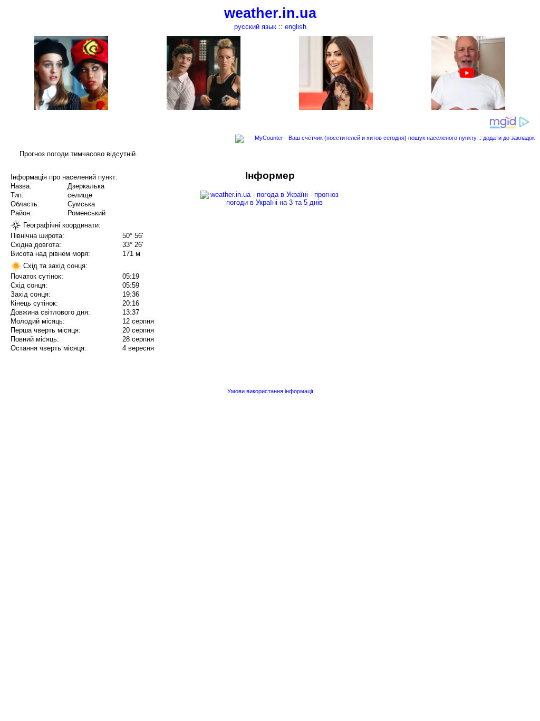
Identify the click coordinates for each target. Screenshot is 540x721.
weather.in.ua (270, 13)
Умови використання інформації (270, 391)
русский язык (255, 27)
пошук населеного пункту (442, 138)
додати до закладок (509, 138)
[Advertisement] (433, 244)
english (295, 27)
